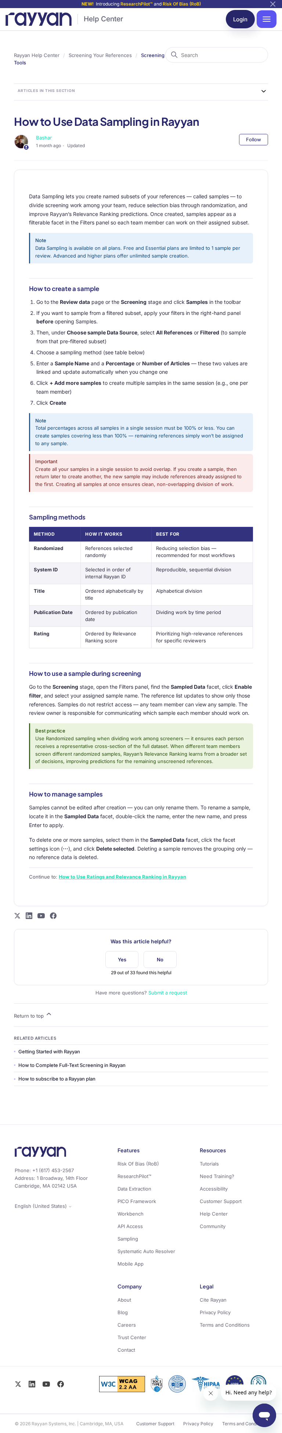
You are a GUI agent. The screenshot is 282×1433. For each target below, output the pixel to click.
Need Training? (217, 1176)
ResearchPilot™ (136, 4)
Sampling (128, 1239)
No (160, 959)
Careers (127, 1325)
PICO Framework (137, 1201)
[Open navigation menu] (266, 19)
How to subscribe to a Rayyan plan (56, 1079)
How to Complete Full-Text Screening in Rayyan (72, 1065)
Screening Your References (100, 55)
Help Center (103, 18)
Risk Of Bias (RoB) (182, 4)
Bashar (44, 138)
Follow (253, 139)
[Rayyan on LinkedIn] (29, 915)
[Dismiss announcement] (273, 4)
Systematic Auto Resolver (146, 1251)
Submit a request (167, 993)
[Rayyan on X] (17, 915)
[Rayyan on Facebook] (53, 915)
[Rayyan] (39, 19)
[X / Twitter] (18, 1384)
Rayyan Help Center (36, 55)
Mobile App (131, 1264)
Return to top (29, 1016)
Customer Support (221, 1201)
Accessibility (214, 1189)
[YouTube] (46, 1384)
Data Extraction (134, 1189)
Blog (123, 1312)
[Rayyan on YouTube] (41, 915)
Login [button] (240, 19)
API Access (130, 1226)
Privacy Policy (215, 1312)
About (124, 1300)
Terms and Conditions (225, 1325)
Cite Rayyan (213, 1300)
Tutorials (209, 1164)
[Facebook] (60, 1384)
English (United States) (41, 1206)
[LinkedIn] (32, 1384)
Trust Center (132, 1337)
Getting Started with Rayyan (49, 1051)
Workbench (131, 1214)
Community (212, 1226)
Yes (122, 959)
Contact (126, 1350)
